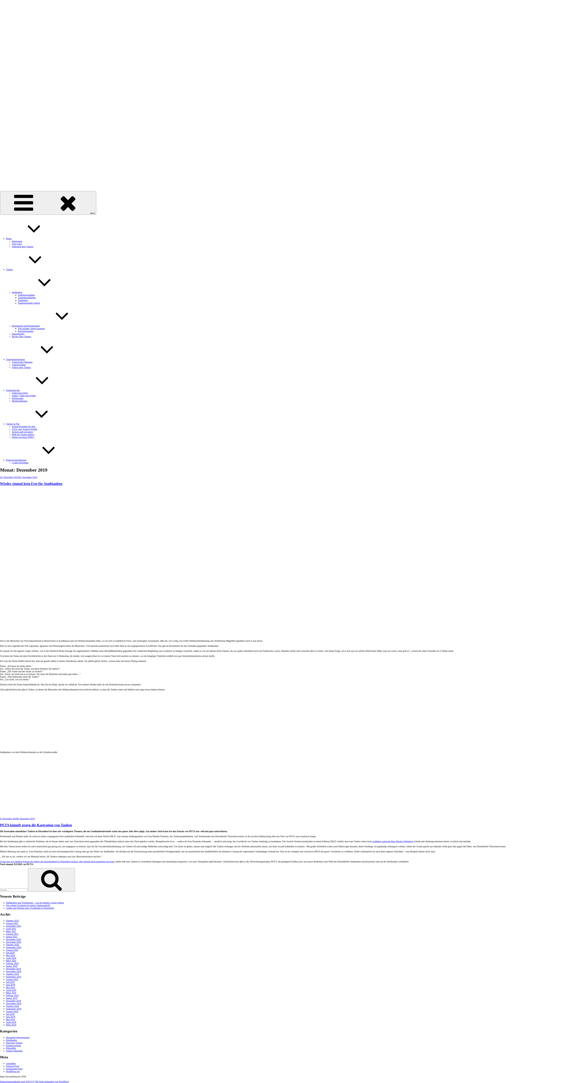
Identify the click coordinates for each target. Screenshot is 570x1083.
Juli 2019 (10, 982)
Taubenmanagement (15, 359)
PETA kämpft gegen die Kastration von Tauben (36, 825)
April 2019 (11, 990)
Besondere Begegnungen (18, 1037)
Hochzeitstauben (25, 331)
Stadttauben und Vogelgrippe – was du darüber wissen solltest (35, 902)
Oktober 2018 (12, 1006)
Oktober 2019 (12, 974)
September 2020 (13, 947)
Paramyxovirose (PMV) (23, 437)
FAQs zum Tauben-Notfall (24, 429)
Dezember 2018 (13, 1001)
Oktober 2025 (12, 920)
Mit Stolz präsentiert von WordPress (52, 1081)
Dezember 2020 (13, 939)
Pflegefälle (11, 1048)
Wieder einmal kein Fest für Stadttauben (31, 484)
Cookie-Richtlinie (20, 462)
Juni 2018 (10, 1017)
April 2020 (11, 958)
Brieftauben (11, 1040)
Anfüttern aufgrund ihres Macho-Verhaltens (392, 841)
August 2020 (12, 950)
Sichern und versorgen (22, 432)
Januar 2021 (11, 936)
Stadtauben (17, 292)
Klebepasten (17, 398)
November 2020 (13, 942)
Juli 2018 (10, 1014)
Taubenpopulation (26, 295)
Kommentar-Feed (14, 1069)
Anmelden (11, 1063)
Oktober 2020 (12, 944)
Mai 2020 (10, 955)
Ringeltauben (18, 334)
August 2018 (12, 1011)
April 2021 (11, 928)
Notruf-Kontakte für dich (23, 426)
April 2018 (11, 1022)
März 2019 (11, 993)
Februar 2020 (12, 963)
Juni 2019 (10, 985)
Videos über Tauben (21, 367)
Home (9, 238)
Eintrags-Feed (12, 1066)
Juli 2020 (10, 952)
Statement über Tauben (22, 246)
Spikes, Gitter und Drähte (24, 395)
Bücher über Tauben (21, 336)
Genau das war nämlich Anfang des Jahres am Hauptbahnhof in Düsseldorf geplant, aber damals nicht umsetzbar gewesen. (57, 861)
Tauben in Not (12, 424)
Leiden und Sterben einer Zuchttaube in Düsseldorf (30, 908)
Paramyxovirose (13, 1045)
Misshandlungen (19, 401)
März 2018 (11, 1025)
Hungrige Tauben (14, 1043)
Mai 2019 (10, 987)
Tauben (9, 269)
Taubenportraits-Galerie (29, 303)
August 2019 (12, 979)
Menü (92, 213)
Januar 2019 (11, 998)
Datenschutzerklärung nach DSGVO (17, 1081)
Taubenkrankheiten (27, 297)
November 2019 (13, 971)
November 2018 (13, 1003)
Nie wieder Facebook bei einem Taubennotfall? (28, 905)
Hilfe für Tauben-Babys (23, 434)
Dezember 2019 (13, 969)
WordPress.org (13, 1071)
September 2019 (13, 977)
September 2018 (13, 1009)
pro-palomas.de (7, 182)
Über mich (17, 244)
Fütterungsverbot (20, 393)
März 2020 (11, 961)
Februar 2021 (12, 934)
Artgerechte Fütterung (22, 362)
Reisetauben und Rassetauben (26, 326)
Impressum (17, 241)
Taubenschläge (19, 365)
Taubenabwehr (13, 390)
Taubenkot (23, 300)
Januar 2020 (11, 966)
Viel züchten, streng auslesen (31, 328)
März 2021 (11, 931)
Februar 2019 (12, 995)
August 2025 (12, 923)
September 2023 (13, 926)
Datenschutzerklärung (16, 460)
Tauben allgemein (14, 1051)
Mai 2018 (10, 1019)
